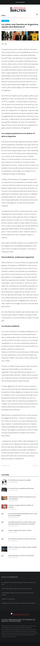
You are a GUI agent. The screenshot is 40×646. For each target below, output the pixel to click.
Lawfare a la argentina (8, 599)
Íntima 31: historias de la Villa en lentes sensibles (22, 547)
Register (22, 2)
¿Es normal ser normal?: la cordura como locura (22, 539)
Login (17, 2)
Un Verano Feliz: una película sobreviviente (21, 488)
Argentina (5, 20)
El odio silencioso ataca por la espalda (19, 480)
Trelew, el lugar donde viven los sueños (20, 530)
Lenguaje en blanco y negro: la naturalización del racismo (18, 603)
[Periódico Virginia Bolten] (20, 9)
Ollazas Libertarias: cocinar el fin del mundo (21, 555)
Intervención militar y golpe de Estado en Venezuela (17, 588)
